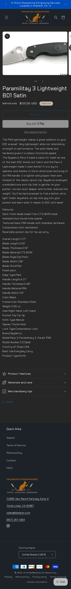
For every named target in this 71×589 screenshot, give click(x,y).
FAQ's (10, 467)
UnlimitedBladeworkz (33, 573)
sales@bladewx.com (18, 512)
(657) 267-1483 (16, 519)
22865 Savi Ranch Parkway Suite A (28, 499)
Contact (11, 460)
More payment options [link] (35, 132)
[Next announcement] (65, 4)
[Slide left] (28, 81)
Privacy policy (40, 577)
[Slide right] (42, 81)
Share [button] (9, 401)
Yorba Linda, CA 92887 (20, 505)
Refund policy (14, 452)
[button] (6, 17)
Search (11, 437)
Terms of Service (16, 445)
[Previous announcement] (6, 4)
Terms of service (58, 577)
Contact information (37, 582)
